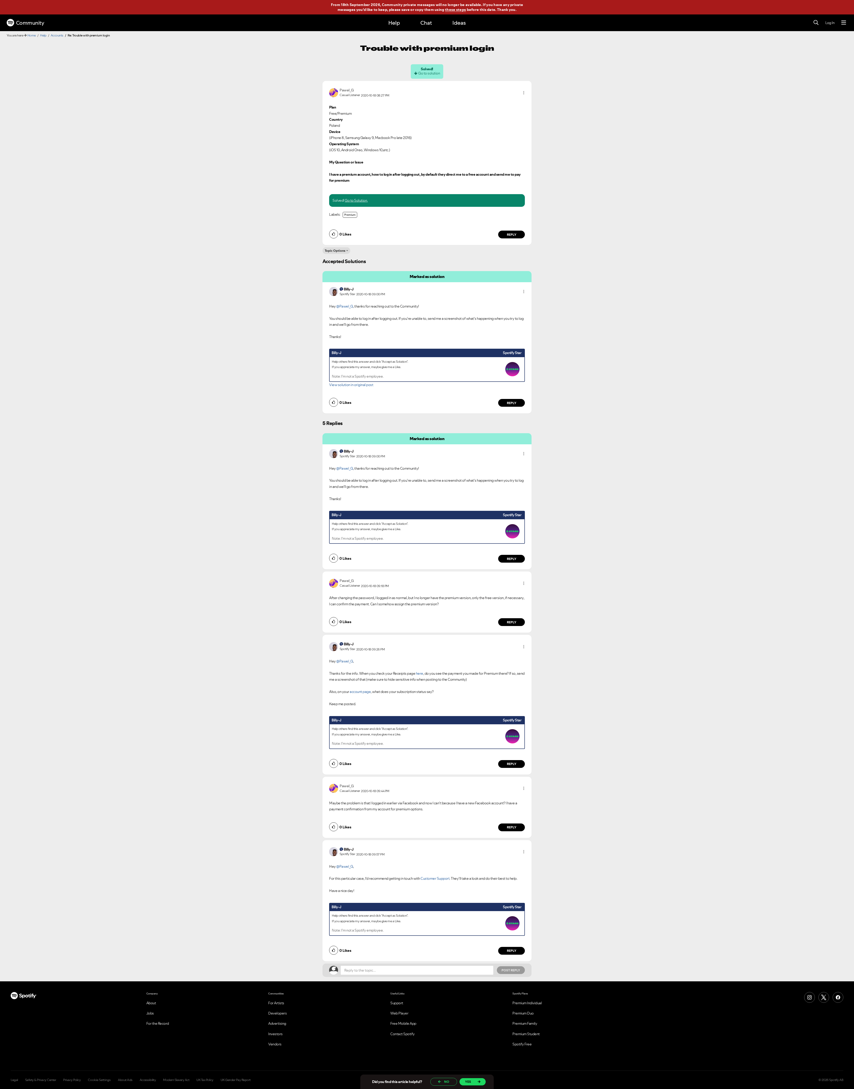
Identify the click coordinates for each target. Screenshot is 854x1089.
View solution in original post (351, 384)
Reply (511, 234)
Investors (275, 1033)
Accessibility (148, 1080)
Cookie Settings (99, 1080)
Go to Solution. (356, 200)
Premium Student (526, 1033)
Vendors (275, 1044)
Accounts (57, 35)
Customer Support (435, 878)
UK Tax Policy (205, 1080)
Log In (829, 22)
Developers (277, 1013)
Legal (14, 1080)
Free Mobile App (403, 1023)
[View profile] (333, 92)
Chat (426, 22)
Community (30, 22)
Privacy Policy (72, 1080)
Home (31, 35)
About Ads (125, 1080)
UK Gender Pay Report (236, 1080)
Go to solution (429, 73)
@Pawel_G (344, 306)
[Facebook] (838, 997)
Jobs (150, 1013)
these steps (455, 9)
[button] (523, 92)
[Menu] (843, 23)
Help (394, 22)
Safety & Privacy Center (40, 1080)
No (446, 1081)
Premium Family (524, 1023)
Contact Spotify (402, 1033)
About (151, 1002)
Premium (350, 215)
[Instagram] (809, 997)
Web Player (399, 1013)
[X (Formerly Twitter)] (823, 997)
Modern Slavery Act (176, 1080)
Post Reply (511, 970)
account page (360, 691)
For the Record (157, 1023)
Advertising (277, 1023)
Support (396, 1002)
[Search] (816, 23)
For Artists (276, 1002)
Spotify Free (522, 1044)
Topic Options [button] (335, 250)
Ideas (459, 22)
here (419, 673)
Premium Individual (527, 1002)
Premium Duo (523, 1013)
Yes (468, 1081)
